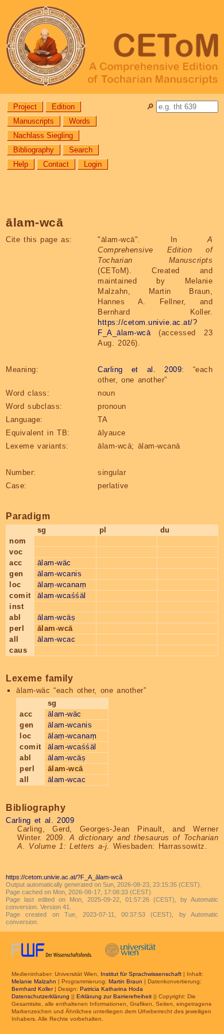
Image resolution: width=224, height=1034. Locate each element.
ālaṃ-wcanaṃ (62, 584)
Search (80, 149)
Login (93, 164)
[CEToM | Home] (112, 47)
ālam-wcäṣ (56, 617)
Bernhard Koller (32, 989)
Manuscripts (33, 121)
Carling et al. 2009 (139, 369)
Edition (63, 106)
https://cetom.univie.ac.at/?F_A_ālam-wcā (64, 877)
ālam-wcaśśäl (61, 595)
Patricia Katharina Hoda (111, 989)
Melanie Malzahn (33, 981)
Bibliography (33, 149)
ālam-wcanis (59, 573)
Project (25, 106)
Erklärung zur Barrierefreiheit (114, 996)
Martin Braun (125, 981)
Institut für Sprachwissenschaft (141, 974)
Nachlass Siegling (43, 135)
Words (79, 121)
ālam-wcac (56, 639)
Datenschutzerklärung (40, 996)
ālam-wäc (54, 562)
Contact (56, 164)
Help (20, 164)
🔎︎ (150, 106)
